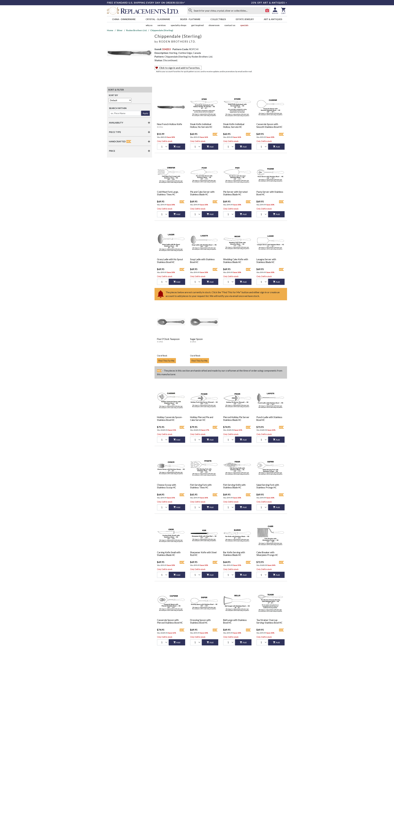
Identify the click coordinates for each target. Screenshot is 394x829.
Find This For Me (166, 360)
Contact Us (229, 25)
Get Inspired (197, 25)
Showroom (214, 25)
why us (149, 25)
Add (178, 146)
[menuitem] (124, 19)
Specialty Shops (178, 25)
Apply (145, 113)
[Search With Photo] (267, 10)
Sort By (113, 95)
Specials (244, 25)
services (161, 25)
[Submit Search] (190, 10)
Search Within (118, 108)
